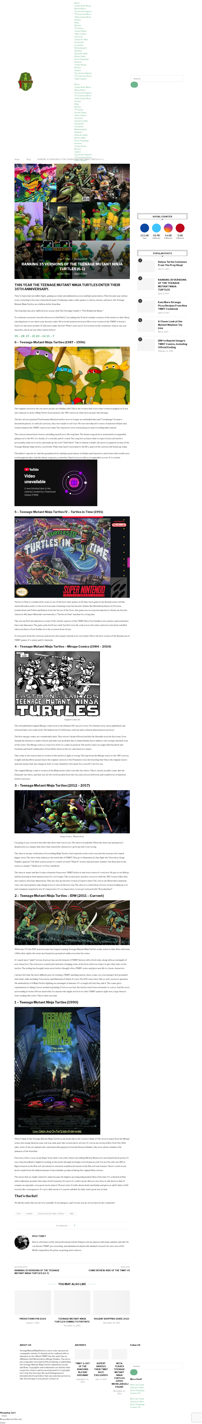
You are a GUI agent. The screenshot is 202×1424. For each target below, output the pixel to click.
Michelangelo (80, 47)
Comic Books (80, 64)
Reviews (78, 61)
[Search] (134, 85)
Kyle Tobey (65, 273)
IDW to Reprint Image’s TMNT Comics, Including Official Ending (172, 344)
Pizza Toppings (81, 59)
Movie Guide (80, 56)
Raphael (78, 50)
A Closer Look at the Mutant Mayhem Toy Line (170, 325)
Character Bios (81, 39)
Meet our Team (137, 1384)
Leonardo (78, 45)
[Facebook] (134, 1352)
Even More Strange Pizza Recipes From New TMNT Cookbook (172, 305)
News (77, 2)
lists (18, 1214)
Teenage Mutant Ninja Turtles (51, 1214)
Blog (76, 22)
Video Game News (82, 17)
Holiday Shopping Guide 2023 (111, 1318)
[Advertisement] (162, 184)
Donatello (79, 42)
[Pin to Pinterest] (85, 1225)
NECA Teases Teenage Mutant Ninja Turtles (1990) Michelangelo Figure (120, 1375)
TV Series (78, 28)
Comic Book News (82, 5)
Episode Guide (81, 53)
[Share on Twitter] (83, 1225)
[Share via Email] (88, 1225)
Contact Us (135, 1393)
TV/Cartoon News (82, 14)
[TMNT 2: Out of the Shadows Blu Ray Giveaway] (82, 1354)
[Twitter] (141, 1352)
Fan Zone (78, 36)
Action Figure (80, 31)
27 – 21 (30, 336)
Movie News (80, 8)
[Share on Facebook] (80, 1225)
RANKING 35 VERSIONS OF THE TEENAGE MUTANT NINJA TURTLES (172, 284)
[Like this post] (76, 1225)
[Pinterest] (157, 1352)
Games (77, 70)
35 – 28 (19, 336)
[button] (101, 81)
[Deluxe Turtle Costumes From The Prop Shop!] (146, 266)
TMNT (71, 1214)
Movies (77, 25)
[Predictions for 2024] (32, 1302)
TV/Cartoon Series (83, 75)
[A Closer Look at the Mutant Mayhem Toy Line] (146, 326)
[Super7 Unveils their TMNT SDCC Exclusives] (101, 1354)
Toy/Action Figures (83, 11)
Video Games (80, 33)
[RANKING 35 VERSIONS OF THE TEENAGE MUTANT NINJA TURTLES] (146, 284)
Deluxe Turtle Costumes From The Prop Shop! (172, 264)
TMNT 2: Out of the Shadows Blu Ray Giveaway (82, 1369)
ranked (29, 1214)
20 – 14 (41, 336)
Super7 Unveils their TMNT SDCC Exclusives (101, 1369)
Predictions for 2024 (33, 1318)
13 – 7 (50, 336)
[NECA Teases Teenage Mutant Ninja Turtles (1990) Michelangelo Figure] (119, 1354)
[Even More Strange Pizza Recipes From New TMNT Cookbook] (146, 307)
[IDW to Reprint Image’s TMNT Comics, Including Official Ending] (146, 345)
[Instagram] (149, 1352)
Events (77, 19)
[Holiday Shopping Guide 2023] (111, 1302)
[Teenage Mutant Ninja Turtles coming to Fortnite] (72, 1302)
